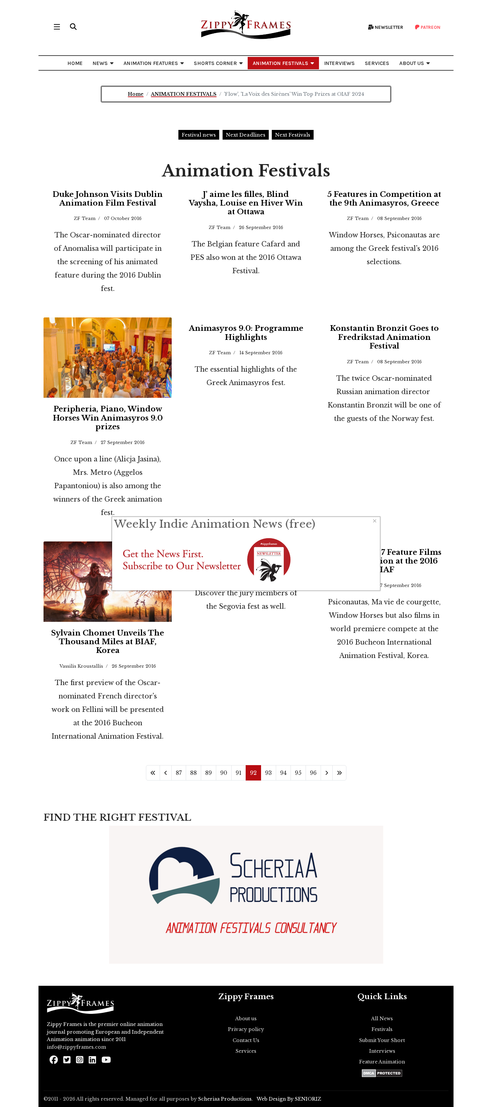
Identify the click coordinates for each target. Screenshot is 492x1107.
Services (246, 1051)
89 (208, 772)
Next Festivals (292, 135)
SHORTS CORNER (215, 63)
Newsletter (388, 27)
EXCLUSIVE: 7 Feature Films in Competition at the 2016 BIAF (384, 561)
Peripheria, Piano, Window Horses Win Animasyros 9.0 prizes (108, 417)
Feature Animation (382, 1062)
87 (179, 772)
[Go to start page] (153, 773)
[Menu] (57, 26)
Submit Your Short (382, 1040)
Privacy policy (246, 1029)
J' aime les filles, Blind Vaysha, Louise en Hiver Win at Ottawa (246, 203)
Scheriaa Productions (225, 1099)
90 (223, 772)
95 (298, 772)
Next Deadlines (245, 135)
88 (193, 772)
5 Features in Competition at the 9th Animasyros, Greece (384, 199)
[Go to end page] (339, 773)
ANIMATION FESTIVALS (280, 63)
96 (313, 772)
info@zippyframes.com (76, 1047)
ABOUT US (411, 63)
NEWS (100, 63)
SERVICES (377, 63)
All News (382, 1019)
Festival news (199, 135)
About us (246, 1019)
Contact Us (246, 1040)
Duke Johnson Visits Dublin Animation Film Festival (108, 199)
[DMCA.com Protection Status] (382, 1073)
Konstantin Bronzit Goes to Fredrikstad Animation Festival (384, 337)
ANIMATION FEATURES (151, 63)
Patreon (430, 27)
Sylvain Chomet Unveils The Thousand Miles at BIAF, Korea (107, 642)
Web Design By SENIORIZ (289, 1099)
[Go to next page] (327, 773)
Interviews (382, 1051)
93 (268, 772)
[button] (73, 27)
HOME (75, 63)
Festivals (382, 1029)
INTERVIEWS (339, 63)
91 (239, 772)
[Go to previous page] (166, 773)
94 (283, 772)
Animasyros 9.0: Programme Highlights (246, 333)
